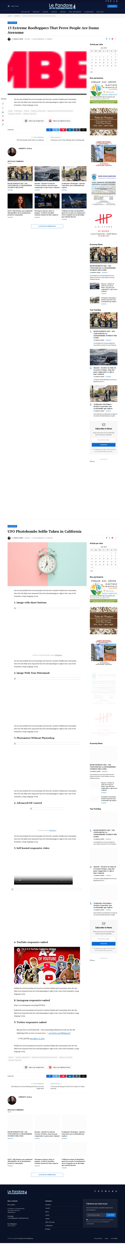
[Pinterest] (3, 116)
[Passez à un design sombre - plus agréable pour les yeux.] (114, 1)
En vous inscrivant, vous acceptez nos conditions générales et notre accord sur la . (99, 1222)
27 (103, 65)
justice (45, 12)
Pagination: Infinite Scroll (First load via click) (60, 111)
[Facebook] (3, 104)
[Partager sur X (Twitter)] (109, 38)
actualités (25, 12)
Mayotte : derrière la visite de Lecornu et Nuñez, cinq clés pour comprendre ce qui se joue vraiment (47, 186)
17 (92, 63)
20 (103, 63)
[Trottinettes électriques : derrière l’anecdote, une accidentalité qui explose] (74, 173)
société (54, 12)
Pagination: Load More (15, 113)
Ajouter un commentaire (47, 226)
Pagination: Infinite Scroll (38, 111)
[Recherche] (116, 1)
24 (92, 65)
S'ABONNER (112, 6)
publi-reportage (75, 12)
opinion (63, 12)
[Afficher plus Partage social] (115, 38)
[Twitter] (3, 108)
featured (26, 111)
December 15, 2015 (37, 1038)
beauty (10, 111)
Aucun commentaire (38, 39)
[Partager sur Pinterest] (112, 38)
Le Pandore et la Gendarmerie (25, 1238)
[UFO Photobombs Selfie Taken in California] (47, 564)
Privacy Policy (102, 451)
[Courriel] (3, 120)
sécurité (36, 12)
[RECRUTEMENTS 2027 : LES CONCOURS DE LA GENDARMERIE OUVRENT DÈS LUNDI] (20, 173)
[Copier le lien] (3, 124)
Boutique (100, 12)
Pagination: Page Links (29, 113)
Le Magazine (89, 12)
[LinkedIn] (3, 112)
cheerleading (18, 111)
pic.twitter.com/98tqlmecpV (59, 1033)
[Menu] (9, 6)
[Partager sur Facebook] (106, 38)
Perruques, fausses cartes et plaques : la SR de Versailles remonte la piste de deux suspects (46, 213)
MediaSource (58, 655)
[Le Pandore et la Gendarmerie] (62, 6)
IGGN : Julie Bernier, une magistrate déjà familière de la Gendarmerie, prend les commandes (20, 213)
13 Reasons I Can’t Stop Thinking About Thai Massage (67, 140)
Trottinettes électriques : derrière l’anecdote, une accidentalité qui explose (73, 186)
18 (95, 63)
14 (107, 60)
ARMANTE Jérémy (18, 39)
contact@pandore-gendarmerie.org (18, 1218)
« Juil (91, 72)
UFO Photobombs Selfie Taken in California (30, 140)
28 (107, 65)
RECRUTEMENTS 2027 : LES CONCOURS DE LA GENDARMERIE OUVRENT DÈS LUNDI (20, 186)
